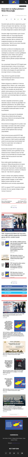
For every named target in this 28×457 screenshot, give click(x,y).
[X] (14, 19)
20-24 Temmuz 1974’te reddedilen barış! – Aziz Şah (21, 202)
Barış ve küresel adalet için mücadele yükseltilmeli (6, 202)
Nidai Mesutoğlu (23, 6)
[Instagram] (10, 453)
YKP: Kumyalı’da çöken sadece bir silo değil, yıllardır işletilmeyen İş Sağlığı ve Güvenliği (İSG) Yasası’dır (13, 372)
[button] (26, 2)
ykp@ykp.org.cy (16, 443)
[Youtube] (22, 453)
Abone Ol (24, 295)
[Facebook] (11, 19)
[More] (25, 19)
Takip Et (24, 289)
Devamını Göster (13, 414)
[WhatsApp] (18, 19)
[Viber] (21, 19)
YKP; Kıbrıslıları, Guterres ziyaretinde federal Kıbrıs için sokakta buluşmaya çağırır (17, 257)
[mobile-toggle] (2, 2)
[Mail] (14, 453)
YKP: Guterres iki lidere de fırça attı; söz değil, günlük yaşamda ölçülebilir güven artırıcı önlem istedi (14, 235)
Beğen (24, 286)
